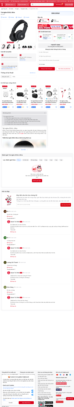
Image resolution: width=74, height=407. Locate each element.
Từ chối (10, 402)
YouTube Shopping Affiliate (44, 394)
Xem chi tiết (22, 59)
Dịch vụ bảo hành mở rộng (44, 392)
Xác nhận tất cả (26, 402)
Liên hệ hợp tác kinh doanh (44, 389)
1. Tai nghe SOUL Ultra (8, 116)
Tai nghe (17, 8)
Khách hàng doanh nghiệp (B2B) (45, 374)
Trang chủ (5, 8)
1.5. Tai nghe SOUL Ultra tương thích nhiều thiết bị (16, 124)
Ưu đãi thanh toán (42, 376)
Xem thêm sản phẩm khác (64, 68)
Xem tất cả (32, 72)
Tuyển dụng (41, 390)
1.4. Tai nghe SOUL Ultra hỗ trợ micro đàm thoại (15, 122)
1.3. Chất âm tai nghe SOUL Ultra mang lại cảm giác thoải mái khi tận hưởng (22, 121)
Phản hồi (10, 216)
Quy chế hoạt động (42, 378)
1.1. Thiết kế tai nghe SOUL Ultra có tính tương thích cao (17, 118)
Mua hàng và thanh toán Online (27, 374)
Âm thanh (11, 8)
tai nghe (21, 133)
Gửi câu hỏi (65, 205)
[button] (35, 32)
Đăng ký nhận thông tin (46, 68)
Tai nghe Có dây (24, 8)
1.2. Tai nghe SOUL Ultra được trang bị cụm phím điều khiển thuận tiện (21, 119)
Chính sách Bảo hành (43, 387)
